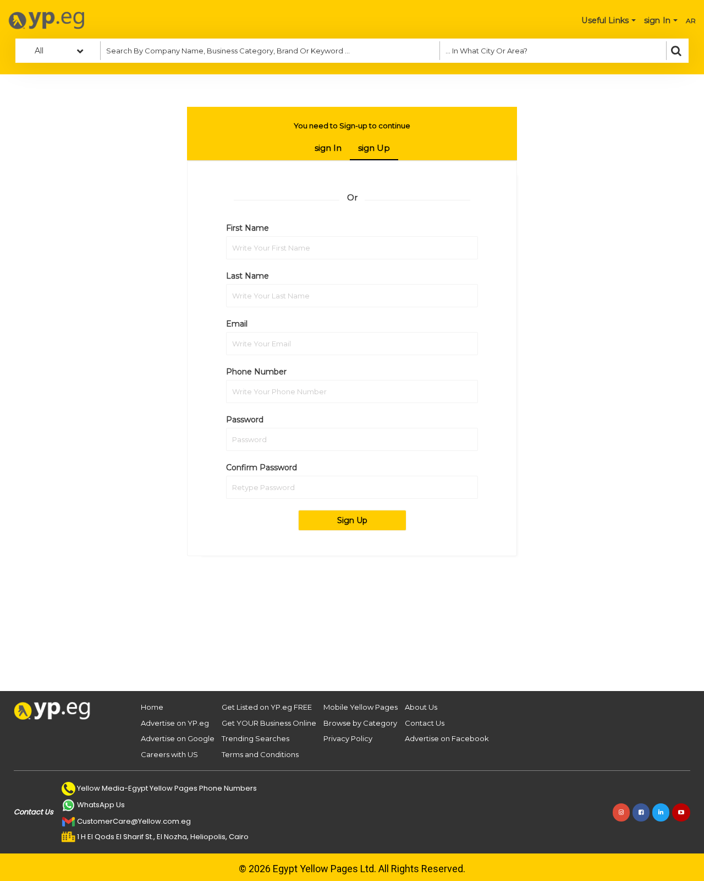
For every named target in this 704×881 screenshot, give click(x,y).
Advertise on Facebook (447, 738)
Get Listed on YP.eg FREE (267, 707)
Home (152, 707)
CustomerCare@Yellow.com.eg (134, 821)
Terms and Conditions (260, 754)
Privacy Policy (347, 738)
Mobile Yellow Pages (360, 707)
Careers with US (169, 754)
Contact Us (424, 723)
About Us (421, 707)
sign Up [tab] (374, 148)
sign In (328, 148)
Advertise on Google (178, 738)
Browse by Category (360, 723)
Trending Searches (255, 738)
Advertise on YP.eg (175, 723)
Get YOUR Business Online (269, 723)
